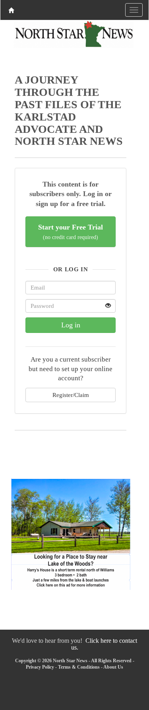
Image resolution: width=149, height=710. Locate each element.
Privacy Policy (40, 667)
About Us (113, 667)
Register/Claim (70, 394)
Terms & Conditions (79, 667)
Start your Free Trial (70, 231)
